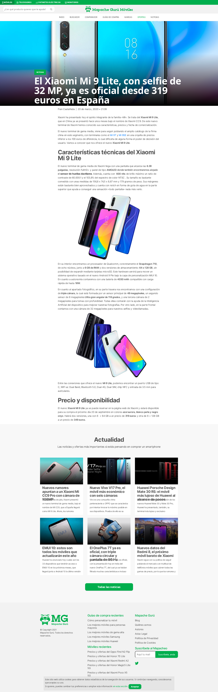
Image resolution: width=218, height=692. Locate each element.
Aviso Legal (141, 633)
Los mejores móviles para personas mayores (106, 626)
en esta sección (120, 686)
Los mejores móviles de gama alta (105, 632)
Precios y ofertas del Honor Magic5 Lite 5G (108, 667)
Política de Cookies (145, 642)
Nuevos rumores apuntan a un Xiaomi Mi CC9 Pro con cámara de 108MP (61, 491)
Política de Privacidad (146, 638)
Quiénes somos (143, 624)
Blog (137, 620)
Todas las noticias (109, 587)
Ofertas (141, 17)
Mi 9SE (122, 135)
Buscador (74, 17)
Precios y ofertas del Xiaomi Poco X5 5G (107, 674)
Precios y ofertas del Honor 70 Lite (106, 656)
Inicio (61, 17)
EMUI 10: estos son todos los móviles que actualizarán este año (59, 551)
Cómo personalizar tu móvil (102, 620)
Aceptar (135, 686)
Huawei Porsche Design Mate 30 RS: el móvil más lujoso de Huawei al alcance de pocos (156, 491)
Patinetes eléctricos (49, 2)
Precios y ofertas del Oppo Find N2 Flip (108, 651)
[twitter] (137, 663)
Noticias (155, 17)
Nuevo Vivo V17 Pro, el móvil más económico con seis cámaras (107, 491)
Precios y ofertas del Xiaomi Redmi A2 (108, 660)
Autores (139, 629)
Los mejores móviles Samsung (103, 636)
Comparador (91, 17)
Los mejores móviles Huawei (102, 641)
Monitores (72, 2)
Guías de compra (111, 17)
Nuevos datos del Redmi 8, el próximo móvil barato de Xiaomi (155, 551)
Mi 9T (112, 135)
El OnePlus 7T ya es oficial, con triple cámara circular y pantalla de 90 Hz (105, 551)
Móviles (7, 2)
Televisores (24, 2)
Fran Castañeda (66, 109)
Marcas (128, 17)
